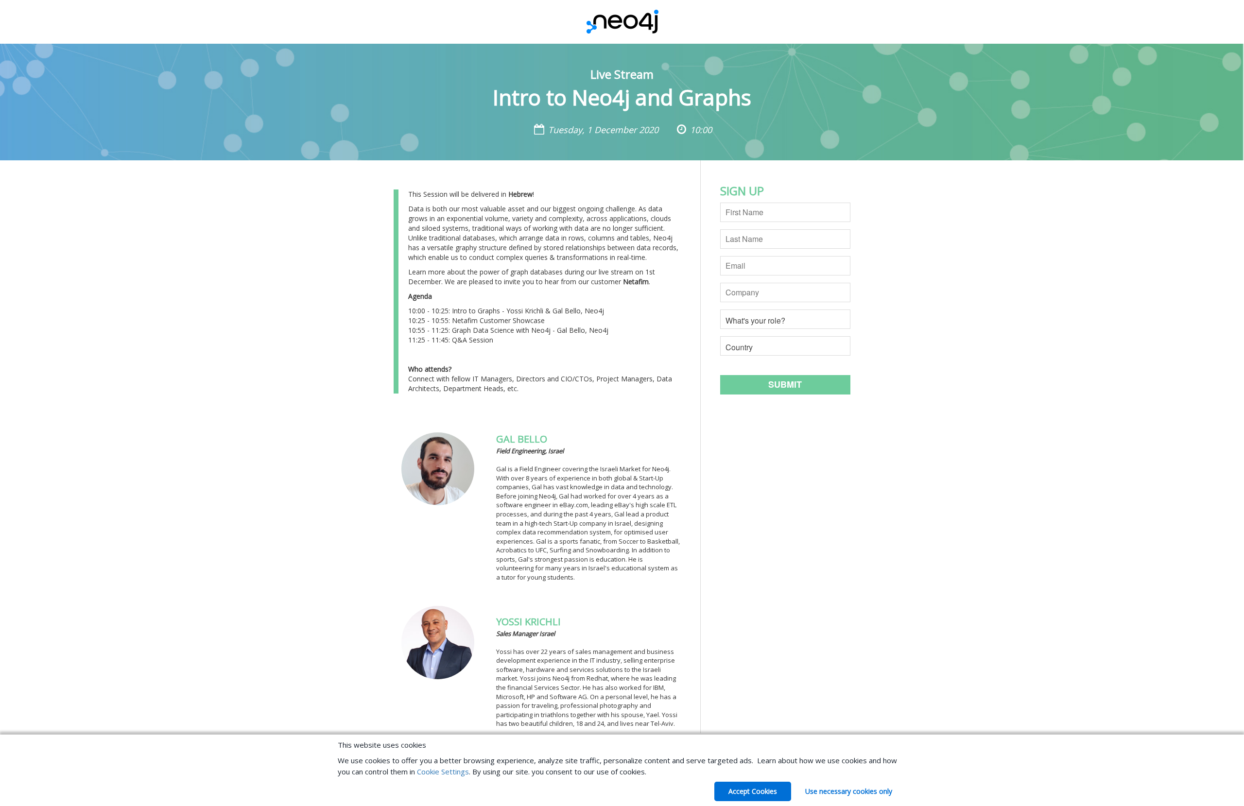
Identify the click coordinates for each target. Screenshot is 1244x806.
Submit (785, 384)
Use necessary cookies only (848, 791)
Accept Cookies (752, 791)
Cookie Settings (443, 771)
